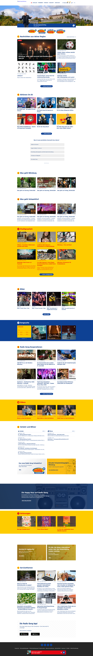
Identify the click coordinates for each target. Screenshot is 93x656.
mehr (43, 431)
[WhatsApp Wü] (51, 645)
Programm (40, 2)
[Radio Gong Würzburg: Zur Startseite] (21, 3)
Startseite (31, 2)
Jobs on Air (57, 2)
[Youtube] (48, 645)
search (74, 2)
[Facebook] (42, 645)
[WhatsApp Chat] (74, 26)
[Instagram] (45, 645)
